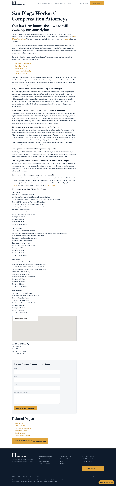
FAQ (75, 3)
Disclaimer (95, 477)
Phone (15, 376)
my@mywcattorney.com (88, 464)
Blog (61, 461)
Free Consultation (97, 3)
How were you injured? (21, 392)
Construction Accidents (45, 459)
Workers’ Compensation (23, 64)
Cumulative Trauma (44, 463)
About (69, 3)
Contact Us (19, 423)
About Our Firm (20, 426)
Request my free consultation (25, 408)
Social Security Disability (23, 71)
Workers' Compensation (45, 3)
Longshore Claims (60, 3)
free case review (50, 185)
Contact (14, 185)
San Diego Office (65, 459)
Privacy (90, 477)
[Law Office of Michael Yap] (18, 3)
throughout (66, 39)
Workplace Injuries (21, 73)
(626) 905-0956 (83, 3)
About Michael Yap (65, 456)
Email (15, 384)
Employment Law (21, 68)
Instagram (101, 477)
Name (15, 368)
